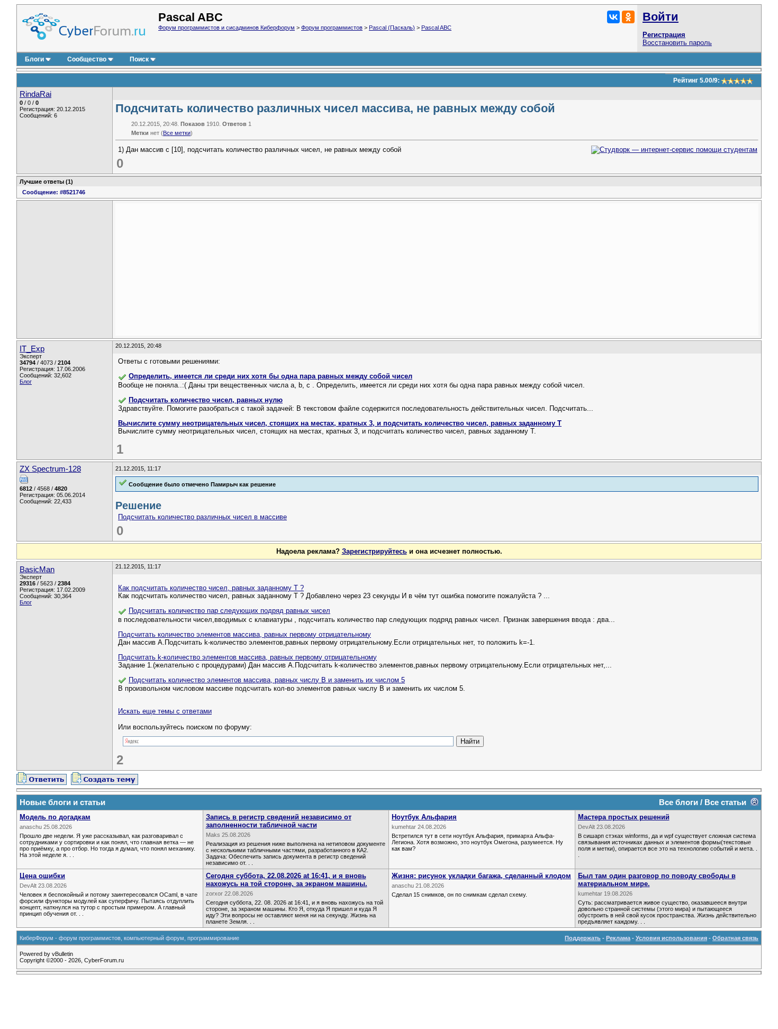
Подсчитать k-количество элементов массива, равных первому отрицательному (247, 657)
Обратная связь (735, 938)
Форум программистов (332, 27)
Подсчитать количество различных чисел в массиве (202, 517)
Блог (26, 381)
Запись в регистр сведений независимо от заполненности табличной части (278, 821)
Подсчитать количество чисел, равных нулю (206, 400)
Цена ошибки (42, 876)
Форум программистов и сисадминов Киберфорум (226, 27)
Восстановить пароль (677, 43)
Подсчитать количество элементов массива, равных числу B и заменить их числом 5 (267, 680)
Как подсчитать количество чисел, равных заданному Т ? (211, 588)
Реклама (618, 938)
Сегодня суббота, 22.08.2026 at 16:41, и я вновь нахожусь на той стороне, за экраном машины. (286, 880)
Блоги (34, 59)
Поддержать (583, 938)
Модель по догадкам (55, 817)
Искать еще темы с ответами (165, 711)
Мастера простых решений (624, 817)
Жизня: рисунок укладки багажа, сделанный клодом (481, 876)
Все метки (177, 133)
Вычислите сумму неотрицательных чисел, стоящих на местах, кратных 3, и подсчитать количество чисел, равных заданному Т (340, 423)
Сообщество (86, 59)
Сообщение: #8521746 (53, 192)
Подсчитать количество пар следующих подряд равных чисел (229, 611)
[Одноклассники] (628, 17)
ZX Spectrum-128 (50, 469)
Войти (661, 16)
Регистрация (664, 35)
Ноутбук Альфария (424, 817)
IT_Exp (32, 349)
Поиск (139, 59)
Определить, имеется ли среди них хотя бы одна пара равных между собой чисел (270, 376)
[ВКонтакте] (613, 17)
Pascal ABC (436, 27)
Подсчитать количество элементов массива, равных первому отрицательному (244, 634)
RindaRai (35, 94)
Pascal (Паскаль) (392, 27)
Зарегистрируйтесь (374, 551)
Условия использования (671, 938)
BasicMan (37, 569)
